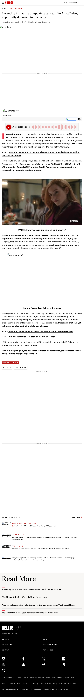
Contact (5, 650)
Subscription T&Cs (51, 645)
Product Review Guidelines (56, 690)
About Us (6, 639)
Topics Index (48, 650)
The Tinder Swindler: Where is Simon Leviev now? (25, 597)
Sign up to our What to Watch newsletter (37, 351)
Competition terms (47, 684)
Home (5, 9)
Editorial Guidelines (67, 684)
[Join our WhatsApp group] (12, 670)
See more (76, 517)
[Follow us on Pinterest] (52, 664)
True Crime (20, 367)
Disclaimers (7, 677)
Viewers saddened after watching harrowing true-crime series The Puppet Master (38, 605)
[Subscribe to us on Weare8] (72, 664)
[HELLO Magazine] (9, 3)
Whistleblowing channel (63, 677)
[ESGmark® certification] (17, 628)
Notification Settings (26, 684)
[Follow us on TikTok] (72, 658)
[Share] (79, 119)
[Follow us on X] (52, 658)
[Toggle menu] (3, 3)
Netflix (7, 367)
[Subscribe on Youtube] (12, 664)
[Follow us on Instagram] (12, 658)
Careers (37, 690)
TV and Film (16, 9)
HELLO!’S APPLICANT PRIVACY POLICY (17, 690)
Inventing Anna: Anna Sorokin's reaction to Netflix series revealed (40, 331)
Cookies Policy (21, 677)
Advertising (7, 645)
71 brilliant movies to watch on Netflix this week (31, 337)
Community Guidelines (40, 677)
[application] (42, 202)
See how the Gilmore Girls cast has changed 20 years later (35, 526)
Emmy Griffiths (13, 110)
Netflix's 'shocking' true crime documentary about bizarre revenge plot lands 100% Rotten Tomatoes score (45, 538)
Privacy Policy (8, 684)
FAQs (45, 639)
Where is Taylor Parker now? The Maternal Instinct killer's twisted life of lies (40, 549)
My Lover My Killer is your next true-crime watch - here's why (30, 612)
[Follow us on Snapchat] (32, 664)
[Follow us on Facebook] (32, 658)
